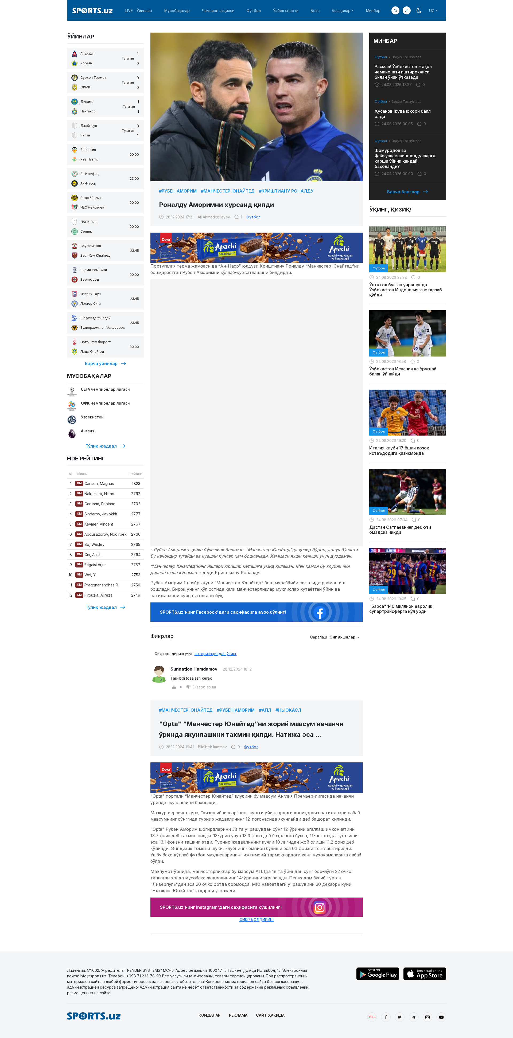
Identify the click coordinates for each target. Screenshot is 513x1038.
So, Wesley (90, 544)
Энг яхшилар (343, 637)
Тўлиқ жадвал (101, 446)
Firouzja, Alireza (94, 595)
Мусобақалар (177, 10)
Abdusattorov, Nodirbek (102, 534)
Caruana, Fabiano (96, 504)
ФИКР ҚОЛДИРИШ (256, 919)
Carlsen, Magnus (95, 483)
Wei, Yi (86, 575)
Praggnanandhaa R (97, 585)
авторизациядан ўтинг (216, 653)
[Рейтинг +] (174, 687)
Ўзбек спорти (285, 10)
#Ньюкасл (288, 710)
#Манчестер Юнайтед (228, 191)
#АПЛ (265, 710)
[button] (407, 10)
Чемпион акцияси (218, 10)
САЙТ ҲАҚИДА (270, 1015)
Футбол (254, 10)
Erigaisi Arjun (92, 564)
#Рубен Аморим (178, 191)
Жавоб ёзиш (204, 687)
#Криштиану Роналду (286, 191)
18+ (372, 1017)
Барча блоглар (403, 191)
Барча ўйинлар (101, 363)
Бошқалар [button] (341, 10)
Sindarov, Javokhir (97, 514)
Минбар (373, 10)
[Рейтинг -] (188, 687)
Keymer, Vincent (95, 524)
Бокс (315, 10)
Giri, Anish (89, 554)
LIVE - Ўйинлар (138, 10)
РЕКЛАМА (238, 1015)
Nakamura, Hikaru (96, 493)
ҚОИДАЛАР (209, 1015)
